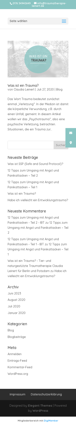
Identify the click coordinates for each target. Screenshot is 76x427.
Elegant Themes (40, 405)
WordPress (40, 411)
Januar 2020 (17, 313)
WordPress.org (18, 374)
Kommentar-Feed (20, 367)
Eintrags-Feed (17, 361)
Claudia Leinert (24, 89)
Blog (59, 89)
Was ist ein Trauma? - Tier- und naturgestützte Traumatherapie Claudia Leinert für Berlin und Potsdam (35, 266)
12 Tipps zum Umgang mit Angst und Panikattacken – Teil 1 (38, 249)
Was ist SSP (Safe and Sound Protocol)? (35, 164)
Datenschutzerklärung (46, 394)
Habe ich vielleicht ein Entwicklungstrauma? (38, 200)
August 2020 (16, 300)
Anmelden (15, 354)
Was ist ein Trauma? (23, 85)
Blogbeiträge (17, 337)
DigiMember (51, 420)
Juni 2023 (14, 293)
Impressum (17, 394)
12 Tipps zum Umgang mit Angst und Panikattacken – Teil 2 (38, 228)
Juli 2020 (14, 306)
